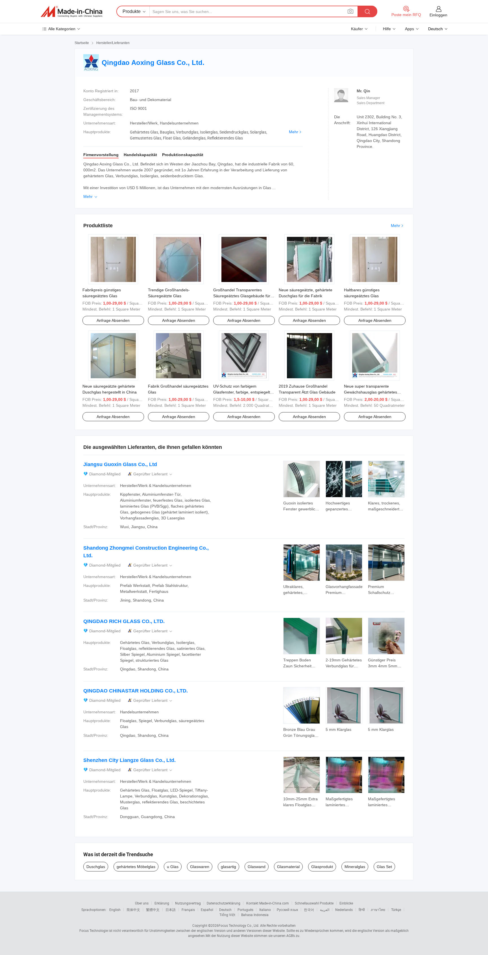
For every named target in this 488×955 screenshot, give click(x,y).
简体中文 (133, 909)
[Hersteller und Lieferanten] (71, 12)
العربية (324, 909)
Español (207, 909)
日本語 (170, 909)
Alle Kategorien (61, 29)
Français (188, 909)
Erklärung (161, 903)
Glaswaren (199, 866)
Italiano (265, 909)
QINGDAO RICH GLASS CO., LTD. (124, 621)
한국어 (309, 909)
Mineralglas (355, 866)
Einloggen (438, 15)
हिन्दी (362, 909)
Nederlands (344, 909)
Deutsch (225, 909)
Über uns (142, 903)
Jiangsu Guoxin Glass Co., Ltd (120, 464)
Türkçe (396, 909)
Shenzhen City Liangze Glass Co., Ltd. (129, 760)
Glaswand (256, 866)
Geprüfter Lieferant (153, 474)
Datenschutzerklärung (223, 903)
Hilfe (387, 29)
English (115, 909)
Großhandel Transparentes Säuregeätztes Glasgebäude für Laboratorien (241, 296)
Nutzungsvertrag (188, 903)
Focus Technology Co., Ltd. (239, 925)
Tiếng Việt (227, 914)
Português (245, 909)
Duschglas (95, 866)
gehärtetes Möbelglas (136, 866)
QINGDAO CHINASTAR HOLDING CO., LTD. (135, 691)
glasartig (228, 866)
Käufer (357, 29)
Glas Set (384, 866)
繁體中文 (153, 909)
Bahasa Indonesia (255, 914)
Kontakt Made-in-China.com (267, 903)
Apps (409, 29)
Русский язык (287, 909)
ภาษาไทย (378, 909)
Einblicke (346, 903)
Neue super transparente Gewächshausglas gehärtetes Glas (370, 392)
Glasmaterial (288, 866)
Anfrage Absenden (113, 320)
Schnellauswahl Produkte (314, 903)
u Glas (172, 866)
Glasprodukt (322, 866)
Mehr (293, 132)
